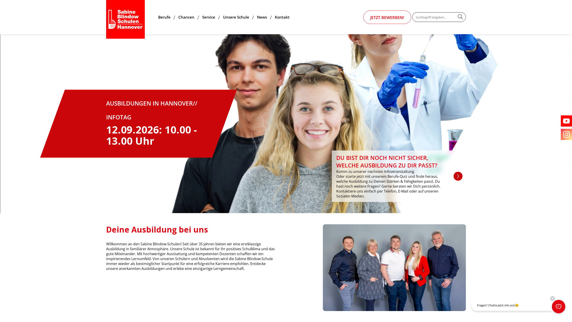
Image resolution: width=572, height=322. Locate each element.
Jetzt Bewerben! (387, 17)
